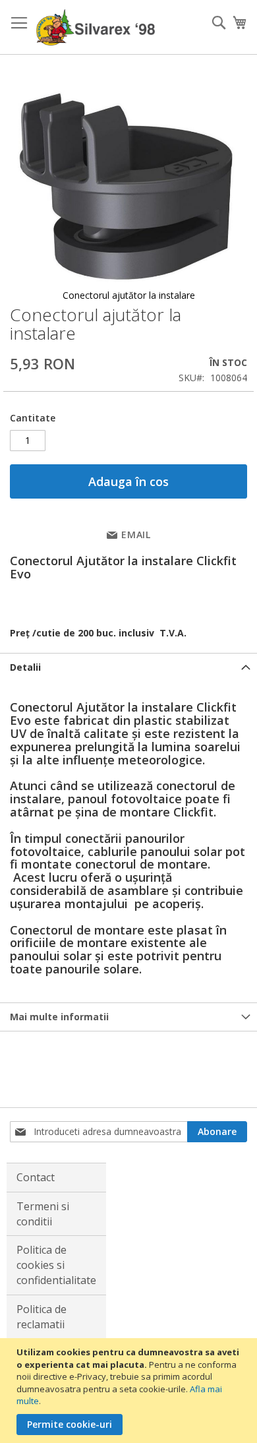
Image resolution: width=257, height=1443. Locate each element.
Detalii (25, 667)
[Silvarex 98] (95, 27)
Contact (35, 1177)
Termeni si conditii (42, 1214)
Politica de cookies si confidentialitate (56, 1265)
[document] (130, 1390)
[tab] (128, 667)
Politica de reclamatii (41, 1317)
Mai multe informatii (59, 1016)
